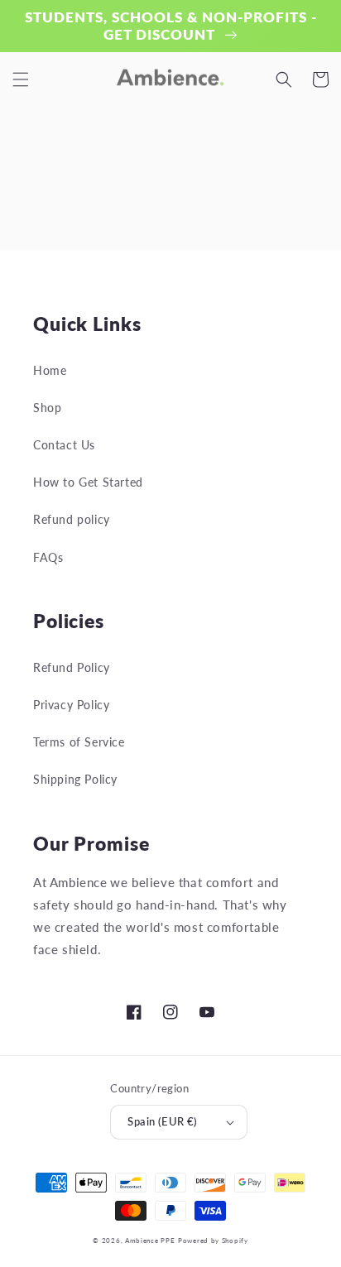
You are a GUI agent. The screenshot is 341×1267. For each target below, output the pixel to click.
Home (49, 370)
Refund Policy (71, 667)
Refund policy (71, 519)
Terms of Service (79, 742)
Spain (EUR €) (162, 1121)
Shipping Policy (75, 779)
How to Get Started (88, 482)
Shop (47, 408)
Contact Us (64, 445)
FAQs (48, 557)
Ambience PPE (150, 1240)
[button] (20, 79)
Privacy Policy (71, 705)
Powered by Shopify (213, 1240)
